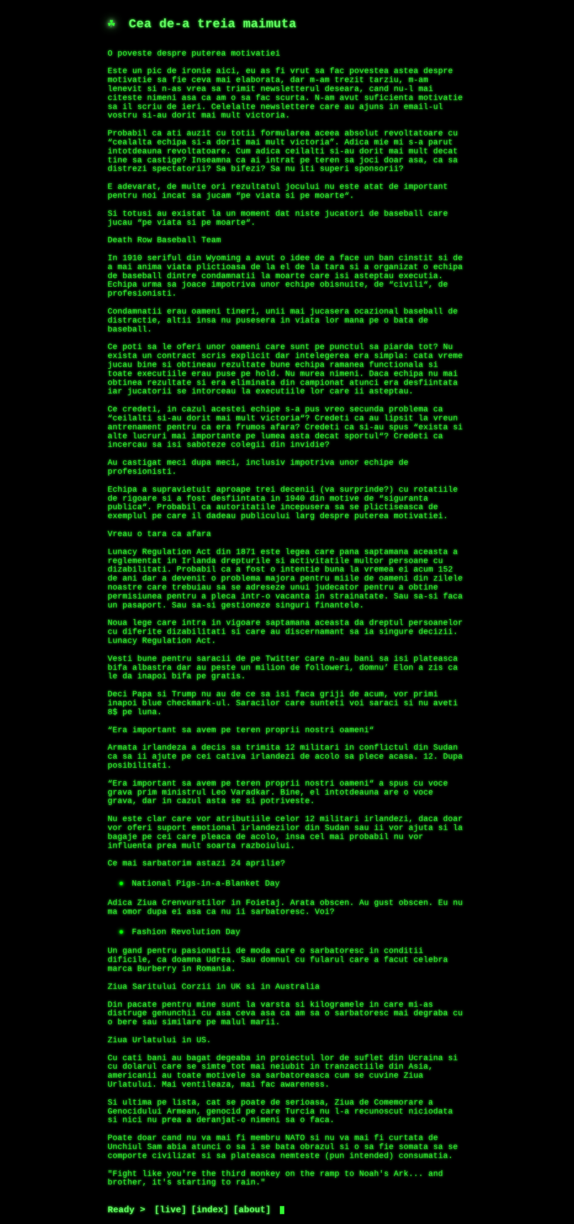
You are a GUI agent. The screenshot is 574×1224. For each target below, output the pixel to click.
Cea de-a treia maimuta (212, 24)
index (209, 1210)
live (170, 1210)
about (252, 1210)
